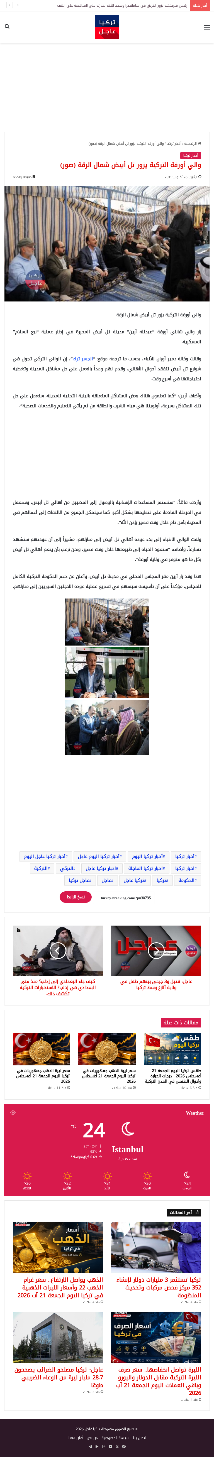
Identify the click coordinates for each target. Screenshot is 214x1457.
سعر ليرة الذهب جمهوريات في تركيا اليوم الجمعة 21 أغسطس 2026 (109, 1076)
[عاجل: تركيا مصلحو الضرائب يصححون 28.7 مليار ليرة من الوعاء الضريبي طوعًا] (58, 1337)
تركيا (161, 880)
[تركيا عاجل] (107, 27)
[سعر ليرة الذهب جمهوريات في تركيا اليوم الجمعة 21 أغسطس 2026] (106, 1049)
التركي (66, 868)
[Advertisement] (107, 87)
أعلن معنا (76, 1437)
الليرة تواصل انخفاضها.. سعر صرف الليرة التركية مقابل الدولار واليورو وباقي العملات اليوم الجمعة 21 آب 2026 (158, 1381)
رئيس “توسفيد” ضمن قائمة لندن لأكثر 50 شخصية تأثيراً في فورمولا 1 (134, 5)
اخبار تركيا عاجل (101, 868)
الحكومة (186, 880)
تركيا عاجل (134, 880)
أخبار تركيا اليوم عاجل (99, 856)
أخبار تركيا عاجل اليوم (44, 856)
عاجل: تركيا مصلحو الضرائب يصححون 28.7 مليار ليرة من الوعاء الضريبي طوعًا (58, 1377)
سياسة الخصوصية (115, 1437)
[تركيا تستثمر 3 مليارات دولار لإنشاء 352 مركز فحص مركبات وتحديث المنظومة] (156, 1247)
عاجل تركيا (79, 880)
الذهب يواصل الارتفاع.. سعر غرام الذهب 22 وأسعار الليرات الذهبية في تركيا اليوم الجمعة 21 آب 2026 (60, 1287)
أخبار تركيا (174, 143)
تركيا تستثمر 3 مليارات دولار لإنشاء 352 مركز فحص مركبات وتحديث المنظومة (158, 1287)
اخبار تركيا (184, 868)
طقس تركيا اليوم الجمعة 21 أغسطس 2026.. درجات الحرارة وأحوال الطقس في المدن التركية (173, 1076)
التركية (41, 868)
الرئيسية (191, 143)
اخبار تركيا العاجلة (145, 868)
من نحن (92, 1437)
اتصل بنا (139, 1437)
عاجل (106, 880)
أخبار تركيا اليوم (147, 856)
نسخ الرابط (76, 897)
